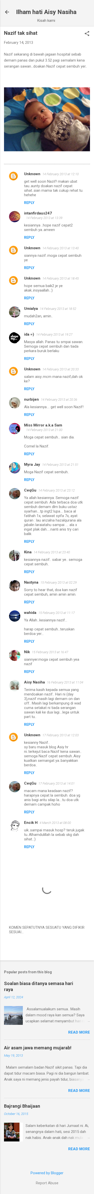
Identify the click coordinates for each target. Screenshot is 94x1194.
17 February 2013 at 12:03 (60, 735)
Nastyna (31, 582)
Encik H (31, 822)
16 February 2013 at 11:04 (65, 682)
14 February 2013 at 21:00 (44, 430)
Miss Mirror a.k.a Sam (43, 425)
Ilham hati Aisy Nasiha (46, 12)
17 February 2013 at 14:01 (56, 783)
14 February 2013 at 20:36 (59, 399)
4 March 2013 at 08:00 (55, 823)
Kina (28, 552)
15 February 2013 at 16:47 (50, 652)
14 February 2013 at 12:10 (60, 174)
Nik (27, 652)
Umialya (31, 308)
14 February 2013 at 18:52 (58, 309)
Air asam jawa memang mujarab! (37, 1047)
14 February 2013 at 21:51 (60, 464)
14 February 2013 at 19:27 (54, 334)
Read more (79, 1032)
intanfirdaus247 (38, 213)
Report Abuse (47, 1183)
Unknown (32, 174)
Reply (29, 203)
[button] (87, 34)
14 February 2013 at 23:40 (52, 552)
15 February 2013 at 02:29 (58, 582)
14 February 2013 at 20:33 (60, 369)
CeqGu (30, 490)
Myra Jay (32, 464)
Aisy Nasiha (34, 682)
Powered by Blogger (47, 1173)
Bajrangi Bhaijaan (22, 1106)
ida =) (29, 334)
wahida (30, 612)
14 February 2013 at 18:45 (60, 278)
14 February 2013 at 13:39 (44, 218)
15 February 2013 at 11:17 (56, 613)
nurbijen (31, 399)
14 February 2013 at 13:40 (60, 248)
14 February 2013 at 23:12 (56, 490)
